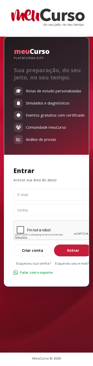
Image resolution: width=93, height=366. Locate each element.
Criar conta (32, 250)
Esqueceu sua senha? (33, 263)
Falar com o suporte (36, 272)
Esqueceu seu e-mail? (72, 263)
